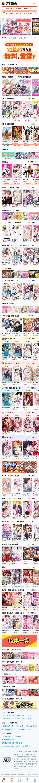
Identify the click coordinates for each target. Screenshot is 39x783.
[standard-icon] (35, 8)
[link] (21, 70)
